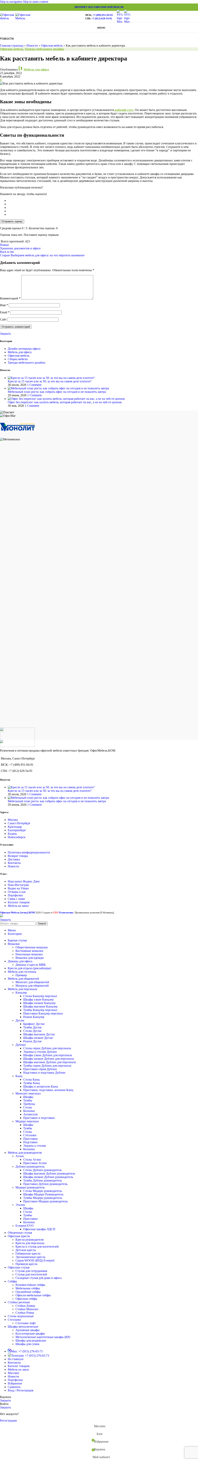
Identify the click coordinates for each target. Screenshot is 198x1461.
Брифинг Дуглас (34, 1023)
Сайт (3, 319)
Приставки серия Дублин (40, 1069)
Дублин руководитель (29, 1166)
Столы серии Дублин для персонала (47, 1048)
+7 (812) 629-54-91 (102, 18)
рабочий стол (124, 110)
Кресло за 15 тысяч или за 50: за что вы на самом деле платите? (49, 381)
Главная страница (11, 45)
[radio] (103, 200)
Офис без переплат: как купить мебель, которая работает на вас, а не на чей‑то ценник (65, 402)
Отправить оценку (12, 221)
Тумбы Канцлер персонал (40, 1010)
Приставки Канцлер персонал (43, 1013)
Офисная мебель (52, 45)
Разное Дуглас (32, 1041)
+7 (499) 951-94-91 (102, 15)
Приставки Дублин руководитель (45, 1184)
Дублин (20, 1044)
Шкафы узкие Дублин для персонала (47, 1055)
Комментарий (10, 298)
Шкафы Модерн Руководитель (43, 1194)
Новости (32, 45)
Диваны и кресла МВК (30, 964)
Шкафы (28, 1097)
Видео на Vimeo (18, 888)
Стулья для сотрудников (31, 1271)
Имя (4, 305)
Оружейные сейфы (28, 1291)
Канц (18, 1076)
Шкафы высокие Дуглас (39, 1034)
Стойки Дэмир (25, 1305)
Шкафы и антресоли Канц (40, 1086)
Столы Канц (31, 1079)
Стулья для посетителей (31, 1274)
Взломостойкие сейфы (30, 1284)
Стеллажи (29, 1135)
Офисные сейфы (26, 1298)
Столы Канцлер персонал (40, 996)
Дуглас (20, 1020)
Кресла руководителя (29, 1239)
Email (4, 312)
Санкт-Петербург (19, 823)
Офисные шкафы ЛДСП (39, 1229)
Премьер (21, 975)
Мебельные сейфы (27, 1288)
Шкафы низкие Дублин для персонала (48, 1058)
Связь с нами (16, 898)
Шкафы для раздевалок (30, 1340)
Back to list (7, 251)
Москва (13, 819)
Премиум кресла (26, 1264)
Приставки (30, 1138)
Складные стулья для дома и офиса (38, 1277)
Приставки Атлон (35, 1163)
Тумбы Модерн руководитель (42, 1197)
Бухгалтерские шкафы (30, 1333)
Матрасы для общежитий (32, 985)
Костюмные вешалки (29, 950)
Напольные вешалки (29, 954)
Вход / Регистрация (20, 1390)
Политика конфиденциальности (29, 852)
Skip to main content (35, 1)
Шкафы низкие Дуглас (38, 1037)
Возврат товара (18, 856)
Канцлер (21, 992)
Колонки (29, 1110)
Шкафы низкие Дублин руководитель (48, 1177)
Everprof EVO (24, 1225)
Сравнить (14, 1387)
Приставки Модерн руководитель (45, 1201)
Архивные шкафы (27, 1330)
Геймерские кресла (27, 1253)
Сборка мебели (18, 359)
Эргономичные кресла (30, 1257)
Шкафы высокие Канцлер (40, 1006)
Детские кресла (25, 1250)
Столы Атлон (32, 1159)
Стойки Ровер (24, 1312)
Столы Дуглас (32, 1030)
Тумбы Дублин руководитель (42, 1180)
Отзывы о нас (17, 891)
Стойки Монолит (26, 1309)
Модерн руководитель (30, 1187)
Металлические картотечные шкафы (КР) (42, 1337)
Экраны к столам (34, 1145)
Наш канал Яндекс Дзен (24, 881)
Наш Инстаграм (18, 884)
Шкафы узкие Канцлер (38, 999)
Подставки (30, 1142)
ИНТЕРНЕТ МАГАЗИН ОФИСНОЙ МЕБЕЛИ (99, 7)
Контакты (14, 862)
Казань (12, 833)
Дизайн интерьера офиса (24, 348)
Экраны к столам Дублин (40, 1051)
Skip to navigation (11, 1)
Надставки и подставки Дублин (44, 1072)
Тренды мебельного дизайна (44, 49)
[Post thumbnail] (51, 377)
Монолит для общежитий (32, 982)
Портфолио (15, 895)
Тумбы (27, 1100)
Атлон (19, 1156)
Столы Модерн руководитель (42, 1190)
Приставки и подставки (39, 1117)
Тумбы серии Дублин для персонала (47, 1065)
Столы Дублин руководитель (42, 1170)
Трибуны (29, 1104)
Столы (27, 1107)
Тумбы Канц (31, 1083)
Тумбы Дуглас (32, 1027)
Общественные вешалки (31, 947)
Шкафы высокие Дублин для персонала (49, 1062)
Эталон (20, 1204)
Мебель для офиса (36, 69)
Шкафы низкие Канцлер (39, 1003)
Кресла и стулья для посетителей (37, 1246)
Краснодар (15, 826)
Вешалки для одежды (29, 957)
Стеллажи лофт (25, 1323)
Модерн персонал (27, 1121)
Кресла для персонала (29, 1243)
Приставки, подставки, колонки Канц (48, 1090)
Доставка (14, 859)
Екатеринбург (17, 830)
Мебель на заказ (18, 905)
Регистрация (8, 1420)
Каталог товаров (19, 902)
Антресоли (30, 1114)
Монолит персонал (28, 1093)
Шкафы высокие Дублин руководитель (49, 1173)
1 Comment (34, 384)
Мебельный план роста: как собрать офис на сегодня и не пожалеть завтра (57, 391)
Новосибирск (17, 837)
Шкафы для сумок (27, 1344)
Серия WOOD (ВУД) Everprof (34, 1260)
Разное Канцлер (33, 1017)
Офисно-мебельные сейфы (33, 1295)
